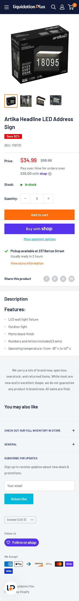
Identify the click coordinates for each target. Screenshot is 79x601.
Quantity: (11, 198)
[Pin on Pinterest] (55, 278)
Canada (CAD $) (16, 519)
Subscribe (19, 499)
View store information (27, 263)
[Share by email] (71, 278)
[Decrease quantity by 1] (25, 198)
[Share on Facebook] (46, 278)
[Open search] (53, 7)
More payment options (40, 239)
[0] (71, 7)
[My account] (62, 7)
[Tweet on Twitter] (63, 278)
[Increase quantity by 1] (48, 198)
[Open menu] (6, 7)
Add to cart (39, 215)
